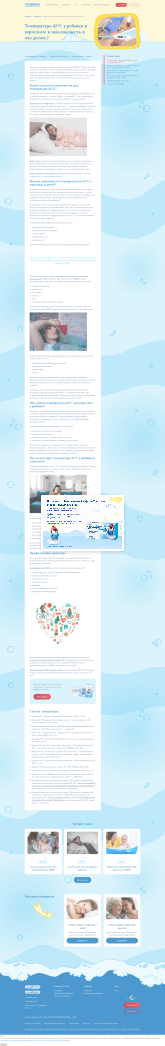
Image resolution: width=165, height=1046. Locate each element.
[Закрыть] (121, 498)
